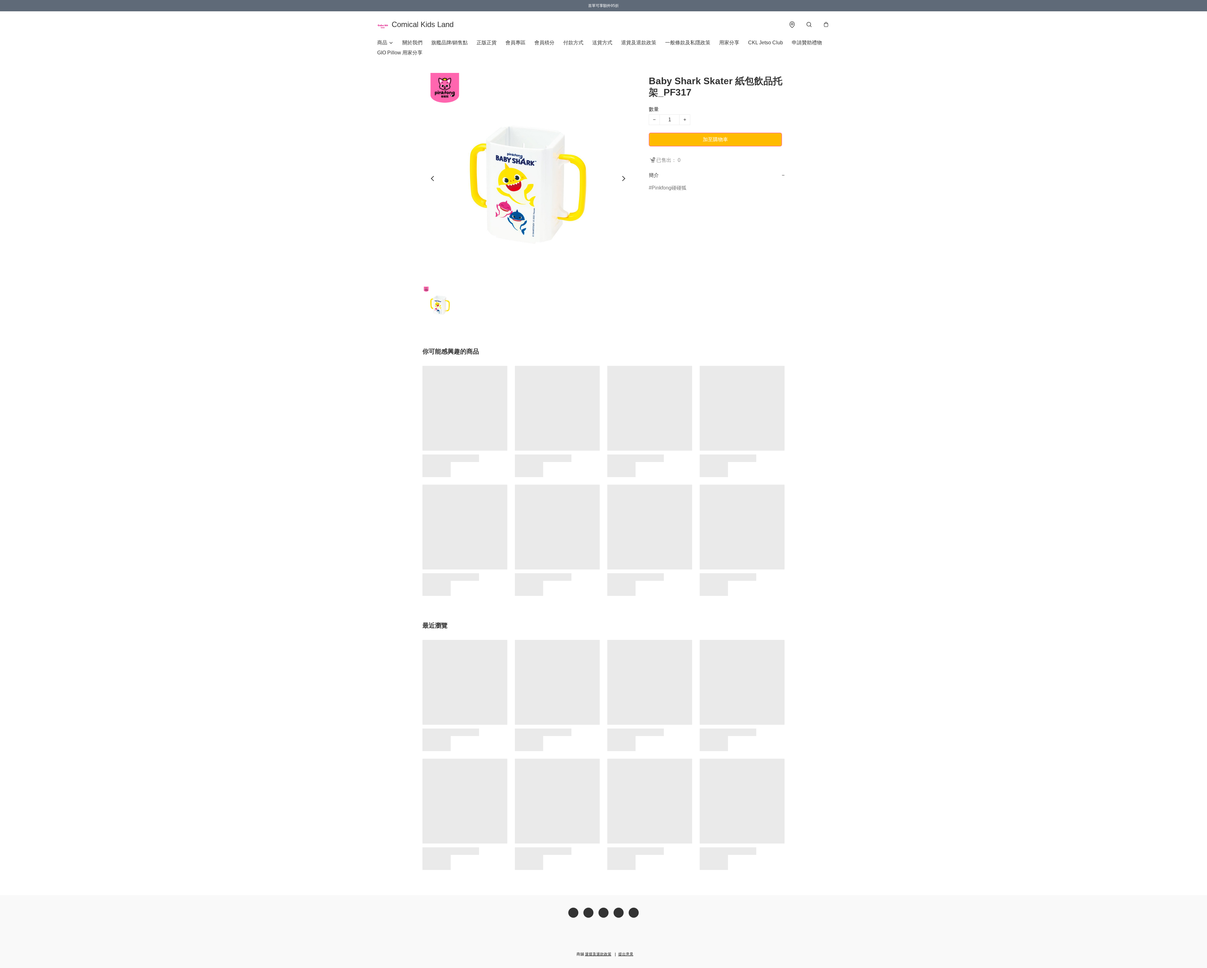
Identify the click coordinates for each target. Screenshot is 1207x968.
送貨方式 (602, 42)
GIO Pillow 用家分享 (399, 52)
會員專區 (515, 42)
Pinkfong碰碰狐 (669, 187)
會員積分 (544, 42)
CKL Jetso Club (765, 42)
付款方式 (573, 42)
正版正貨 (487, 42)
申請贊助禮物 (807, 42)
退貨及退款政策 (638, 42)
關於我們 (412, 42)
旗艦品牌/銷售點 (449, 42)
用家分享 (729, 42)
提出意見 (625, 954)
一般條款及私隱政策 (687, 42)
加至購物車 (715, 139)
